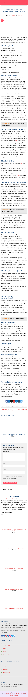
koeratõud (5, 664)
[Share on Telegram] (21, 401)
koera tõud (11, 499)
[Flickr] (10, 636)
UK (15, 693)
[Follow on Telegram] (14, 636)
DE (7, 693)
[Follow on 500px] (12, 636)
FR (12, 693)
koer (16, 140)
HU (17, 695)
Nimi (4, 463)
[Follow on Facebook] (2, 636)
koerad (18, 175)
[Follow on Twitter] (4, 636)
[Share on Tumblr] (19, 401)
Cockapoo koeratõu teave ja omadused (14, 589)
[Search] (26, 3)
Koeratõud (5, 499)
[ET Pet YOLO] (14, 2)
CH (23, 693)
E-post (4, 469)
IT (8, 693)
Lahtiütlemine (6, 654)
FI (25, 693)
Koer (11, 7)
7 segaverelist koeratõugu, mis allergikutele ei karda (13, 435)
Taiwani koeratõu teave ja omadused (14, 568)
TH (11, 695)
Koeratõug (15, 7)
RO (19, 693)
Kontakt (4, 648)
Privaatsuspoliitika (7, 645)
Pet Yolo (20, 15)
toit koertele (5, 669)
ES (13, 695)
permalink (25, 406)
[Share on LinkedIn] (16, 401)
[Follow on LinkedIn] (8, 636)
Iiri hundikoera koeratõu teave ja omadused (14, 548)
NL (10, 693)
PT (17, 693)
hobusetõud (5, 675)
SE (21, 693)
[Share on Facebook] (7, 401)
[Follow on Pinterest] (6, 636)
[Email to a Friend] (11, 401)
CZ (15, 695)
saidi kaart (5, 651)
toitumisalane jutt (6, 672)
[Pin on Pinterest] (14, 401)
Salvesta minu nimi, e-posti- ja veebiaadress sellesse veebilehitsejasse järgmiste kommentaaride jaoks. (13, 478)
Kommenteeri (6, 451)
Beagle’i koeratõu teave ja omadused (14, 608)
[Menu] (3, 2)
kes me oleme (6, 643)
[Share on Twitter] (9, 401)
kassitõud (5, 666)
